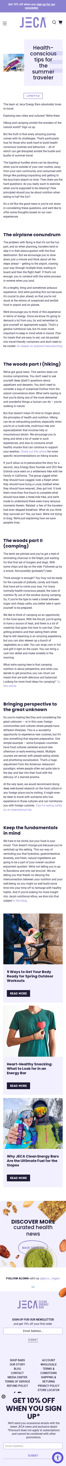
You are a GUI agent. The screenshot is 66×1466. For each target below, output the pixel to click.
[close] (3, 1396)
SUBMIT (33, 1455)
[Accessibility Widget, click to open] (57, 1457)
